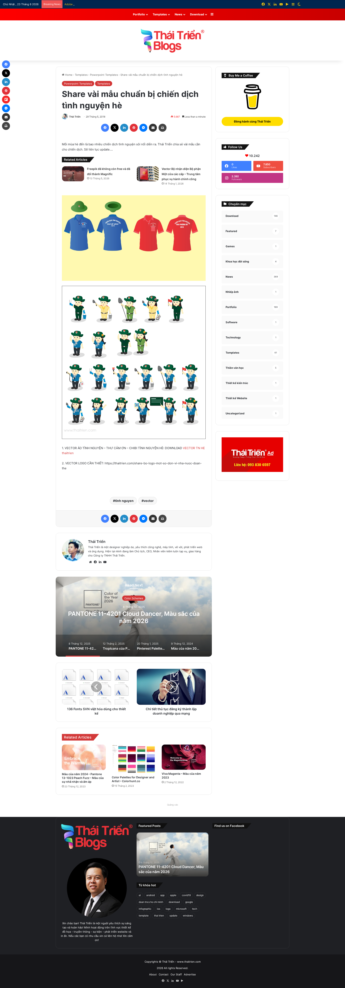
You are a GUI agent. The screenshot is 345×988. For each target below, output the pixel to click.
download (174, 901)
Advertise (190, 974)
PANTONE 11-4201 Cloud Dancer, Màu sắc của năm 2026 (134, 617)
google (189, 901)
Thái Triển (74, 116)
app (162, 895)
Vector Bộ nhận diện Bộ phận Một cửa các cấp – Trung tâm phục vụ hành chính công (181, 174)
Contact (164, 974)
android (150, 895)
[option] (134, 617)
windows (188, 915)
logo (168, 908)
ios (158, 908)
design (200, 895)
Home (68, 74)
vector (149, 501)
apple (173, 895)
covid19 (186, 895)
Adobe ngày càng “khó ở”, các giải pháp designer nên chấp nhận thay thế (110, 4)
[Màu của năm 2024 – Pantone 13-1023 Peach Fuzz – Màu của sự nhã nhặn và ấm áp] (84, 757)
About (153, 974)
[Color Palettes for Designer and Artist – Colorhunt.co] (134, 759)
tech (194, 908)
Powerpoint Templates (104, 74)
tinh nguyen (124, 501)
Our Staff (176, 974)
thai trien (159, 915)
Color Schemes (133, 598)
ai (140, 895)
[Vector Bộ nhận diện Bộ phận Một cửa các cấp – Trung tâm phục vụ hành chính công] (148, 173)
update (173, 915)
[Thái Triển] (172, 41)
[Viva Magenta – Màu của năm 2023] (184, 757)
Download (197, 14)
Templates (160, 14)
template (144, 915)
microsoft (181, 908)
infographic (145, 908)
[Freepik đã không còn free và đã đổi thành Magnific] (73, 173)
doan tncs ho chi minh (151, 901)
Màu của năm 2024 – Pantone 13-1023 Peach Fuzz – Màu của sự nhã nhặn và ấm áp (83, 777)
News (178, 14)
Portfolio (139, 14)
